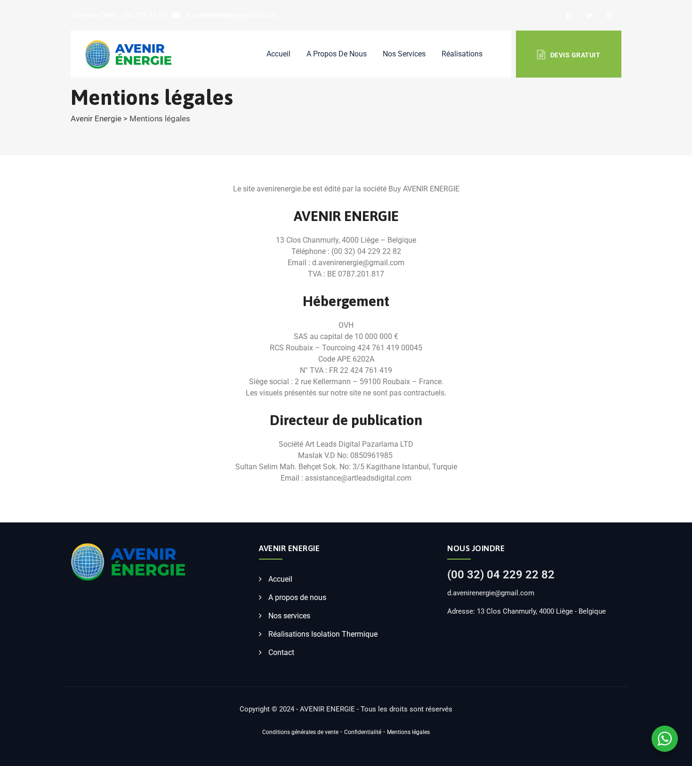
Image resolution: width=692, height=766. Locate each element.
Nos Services (404, 53)
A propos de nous (336, 53)
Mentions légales (408, 732)
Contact (281, 652)
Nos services (289, 615)
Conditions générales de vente (300, 732)
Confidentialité (362, 732)
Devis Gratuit (575, 55)
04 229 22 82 (145, 15)
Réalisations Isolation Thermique (323, 634)
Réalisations (462, 53)
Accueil (278, 53)
